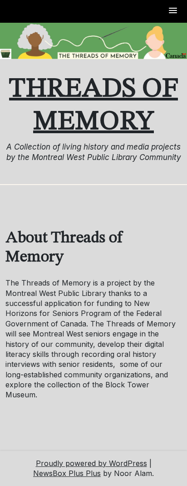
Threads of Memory (93, 105)
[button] (173, 11)
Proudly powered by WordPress (91, 463)
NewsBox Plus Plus (67, 473)
